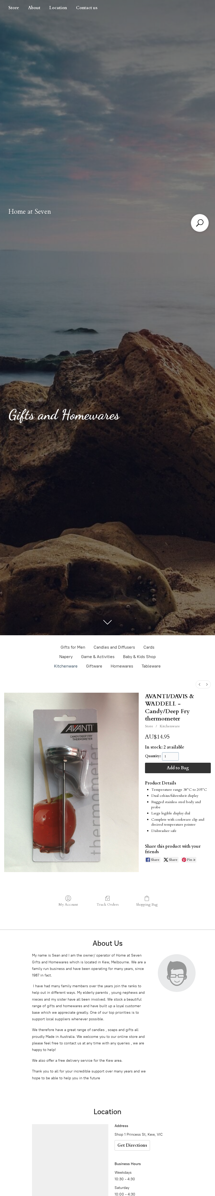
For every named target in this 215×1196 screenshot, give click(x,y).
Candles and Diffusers (114, 647)
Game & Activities (98, 656)
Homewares (122, 666)
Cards (148, 647)
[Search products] (200, 223)
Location (58, 8)
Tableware (151, 666)
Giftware (94, 666)
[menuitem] (199, 684)
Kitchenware (66, 666)
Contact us (87, 8)
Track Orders (107, 904)
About (34, 8)
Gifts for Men (73, 647)
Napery (66, 656)
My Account (68, 904)
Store (13, 8)
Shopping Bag (147, 904)
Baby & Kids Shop (139, 656)
